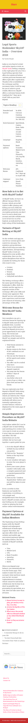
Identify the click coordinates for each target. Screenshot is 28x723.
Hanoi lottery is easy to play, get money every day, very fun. (15, 603)
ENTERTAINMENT (11, 630)
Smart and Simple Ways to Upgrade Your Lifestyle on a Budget (12, 705)
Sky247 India (7, 68)
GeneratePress (21, 720)
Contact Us (6, 680)
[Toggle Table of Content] (19, 105)
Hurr (14, 4)
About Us (6, 678)
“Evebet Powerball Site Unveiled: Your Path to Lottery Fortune (13, 640)
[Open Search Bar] (25, 11)
